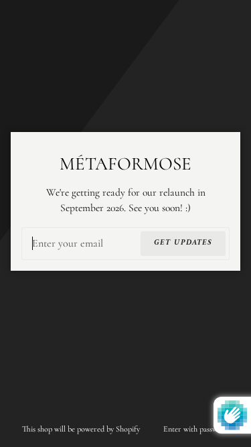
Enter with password (196, 429)
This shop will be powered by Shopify (82, 429)
